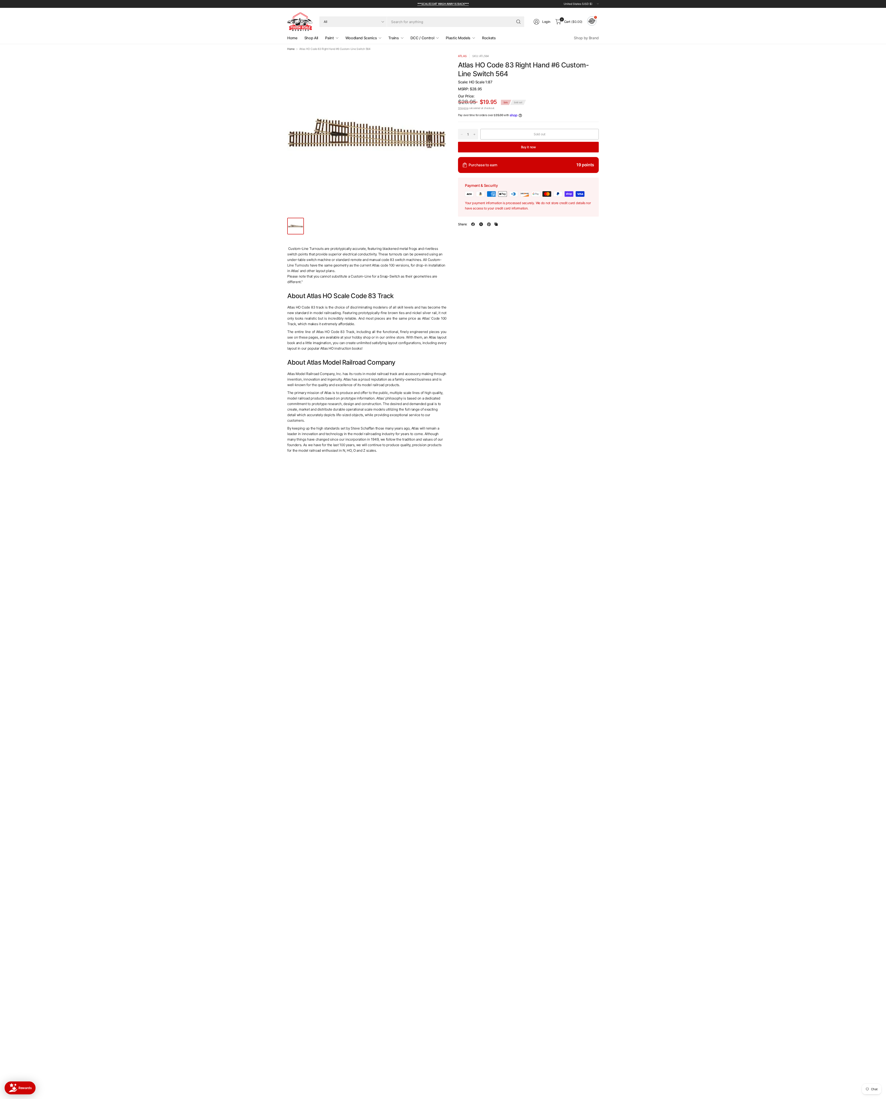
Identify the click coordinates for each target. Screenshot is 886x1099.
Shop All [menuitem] (311, 38)
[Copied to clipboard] (496, 224)
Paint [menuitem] (329, 38)
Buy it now (528, 147)
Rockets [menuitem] (489, 38)
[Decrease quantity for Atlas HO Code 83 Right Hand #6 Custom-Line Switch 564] (461, 134)
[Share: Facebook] (473, 224)
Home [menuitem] (292, 38)
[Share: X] (481, 224)
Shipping (463, 108)
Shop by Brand (586, 38)
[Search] (518, 21)
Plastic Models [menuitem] (458, 38)
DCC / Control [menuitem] (422, 38)
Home (291, 49)
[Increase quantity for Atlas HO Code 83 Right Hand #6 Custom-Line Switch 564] (474, 134)
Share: (462, 224)
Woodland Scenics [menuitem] (361, 38)
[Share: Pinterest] (489, 224)
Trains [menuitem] (393, 38)
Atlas (462, 56)
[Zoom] (438, 62)
